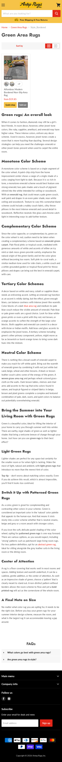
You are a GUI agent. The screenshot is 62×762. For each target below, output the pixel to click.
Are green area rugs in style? (19, 659)
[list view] (55, 45)
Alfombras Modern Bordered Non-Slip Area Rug (15, 92)
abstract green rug (47, 544)
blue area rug (30, 305)
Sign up (46, 723)
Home (5, 27)
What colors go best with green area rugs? (27, 652)
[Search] (56, 13)
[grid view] (48, 45)
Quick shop (10, 105)
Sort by (19, 46)
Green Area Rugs (19, 27)
